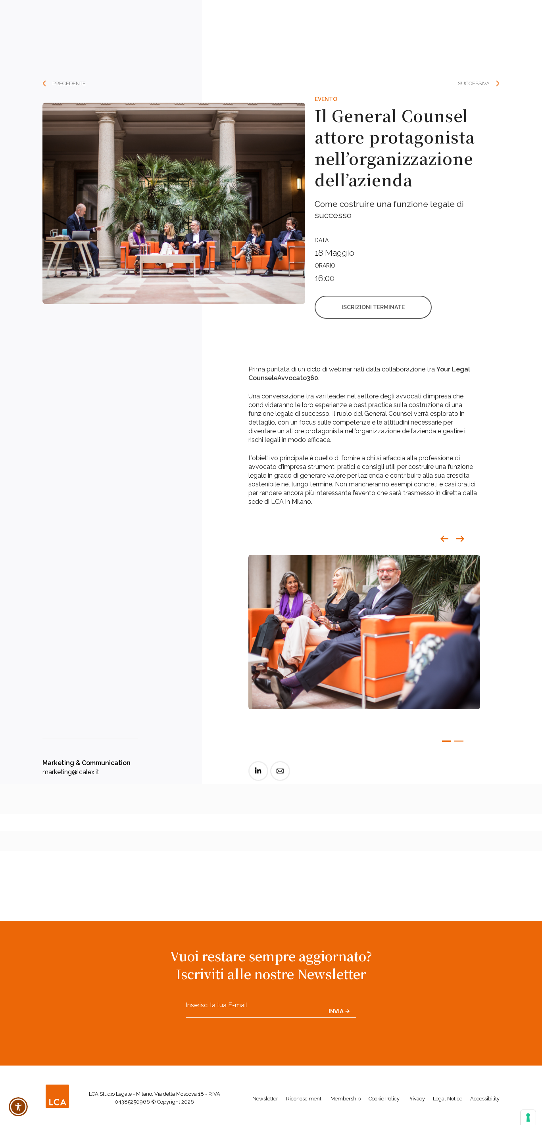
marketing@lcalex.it (70, 772)
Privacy (416, 1099)
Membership (346, 1099)
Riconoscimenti (304, 1099)
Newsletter (265, 1099)
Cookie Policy (384, 1099)
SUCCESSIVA (474, 83)
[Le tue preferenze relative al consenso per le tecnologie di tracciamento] (528, 1117)
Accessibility (485, 1099)
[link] (258, 777)
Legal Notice (447, 1099)
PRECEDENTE (69, 83)
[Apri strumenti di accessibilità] (18, 1106)
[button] (444, 539)
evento (326, 99)
